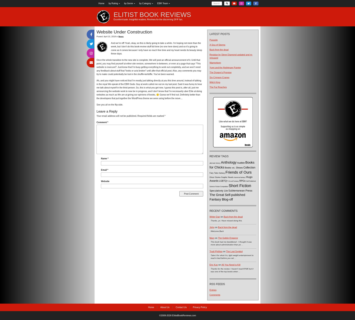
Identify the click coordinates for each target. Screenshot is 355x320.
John (212, 227)
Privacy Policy (200, 307)
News (121, 36)
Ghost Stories (215, 177)
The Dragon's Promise (221, 72)
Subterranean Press (240, 190)
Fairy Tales (214, 173)
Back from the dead (219, 50)
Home (101, 3)
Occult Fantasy (233, 181)
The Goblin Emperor (228, 238)
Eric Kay (214, 265)
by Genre (129, 3)
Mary (212, 238)
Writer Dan (215, 217)
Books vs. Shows (234, 167)
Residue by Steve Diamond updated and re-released (231, 56)
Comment (102, 122)
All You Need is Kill (230, 265)
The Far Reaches (218, 87)
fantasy (222, 173)
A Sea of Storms (217, 45)
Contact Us (181, 307)
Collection (249, 167)
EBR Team (162, 3)
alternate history (215, 163)
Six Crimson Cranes (219, 77)
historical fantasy (239, 177)
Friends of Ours (238, 172)
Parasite (214, 40)
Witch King (215, 82)
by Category (145, 3)
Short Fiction (240, 185)
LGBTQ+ (223, 181)
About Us (164, 307)
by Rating (114, 3)
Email (104, 170)
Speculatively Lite (219, 190)
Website (105, 181)
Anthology (229, 162)
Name (104, 158)
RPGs (242, 181)
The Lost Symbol (234, 251)
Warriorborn (215, 63)
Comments (215, 295)
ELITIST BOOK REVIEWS (152, 14)
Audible (241, 162)
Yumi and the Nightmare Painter (225, 67)
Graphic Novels (227, 177)
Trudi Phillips (216, 251)
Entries (213, 290)
